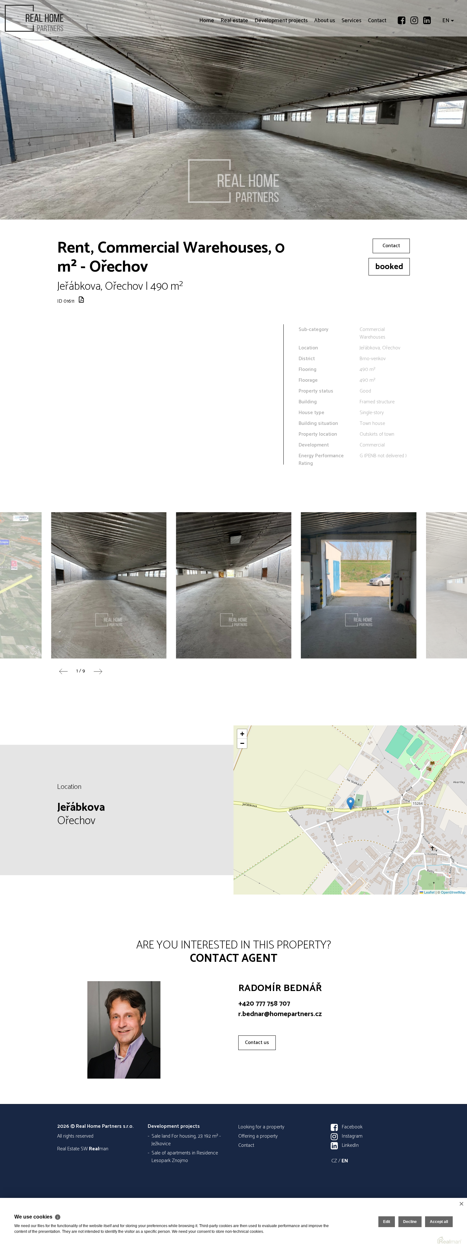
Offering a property (258, 1136)
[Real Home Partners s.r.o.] (52, 18)
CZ (334, 1161)
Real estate (234, 57)
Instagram (352, 1136)
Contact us (257, 1042)
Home (206, 57)
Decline (410, 1221)
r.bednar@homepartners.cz (280, 1014)
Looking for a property (261, 1127)
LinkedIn (350, 1145)
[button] (351, 803)
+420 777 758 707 (264, 1003)
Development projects (281, 57)
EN (446, 57)
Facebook (352, 1127)
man (98, 1149)
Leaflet (429, 892)
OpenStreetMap (453, 892)
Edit (386, 1221)
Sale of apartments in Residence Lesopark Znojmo (185, 1157)
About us (324, 57)
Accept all (439, 1221)
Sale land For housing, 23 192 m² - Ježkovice (186, 1140)
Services (352, 57)
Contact (377, 57)
